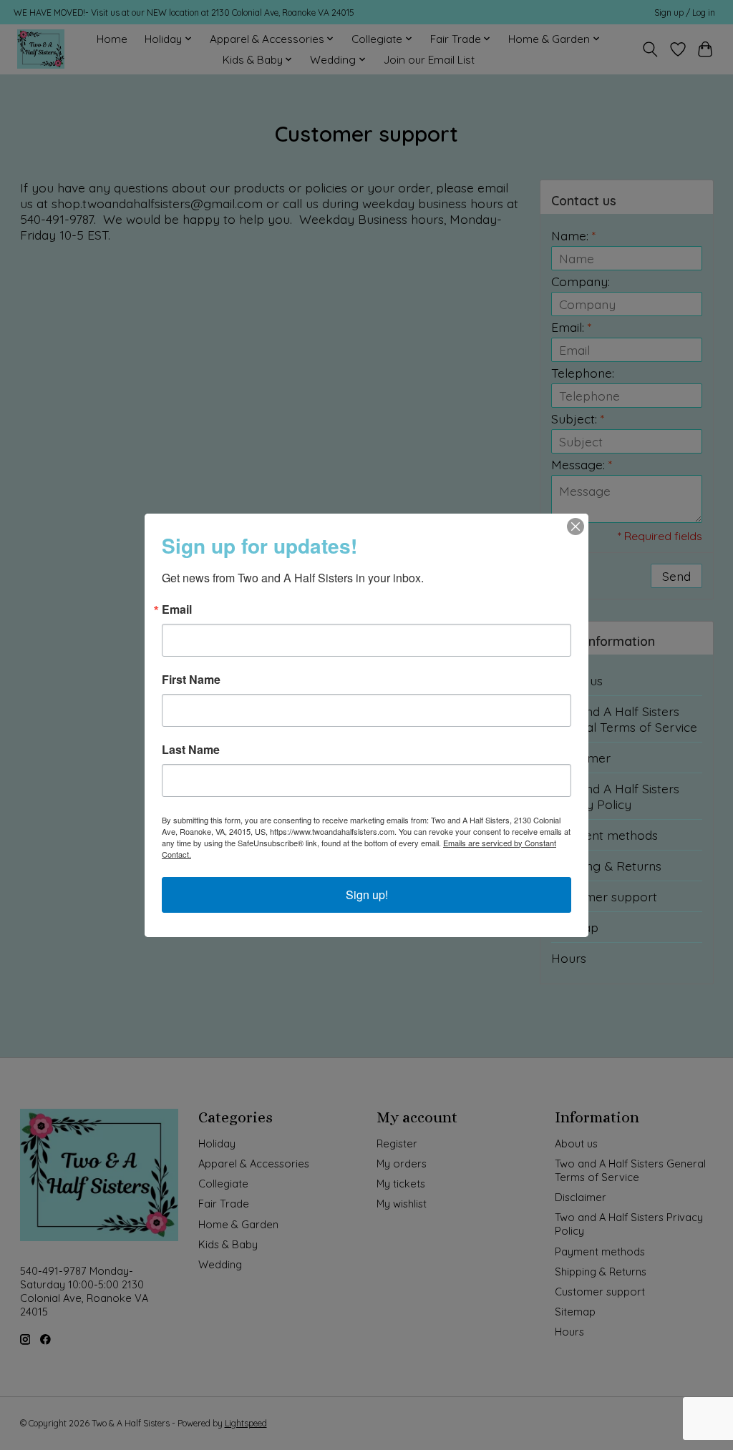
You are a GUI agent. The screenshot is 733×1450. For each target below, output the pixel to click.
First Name (191, 679)
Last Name (191, 749)
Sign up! (367, 894)
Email (177, 609)
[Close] (575, 526)
